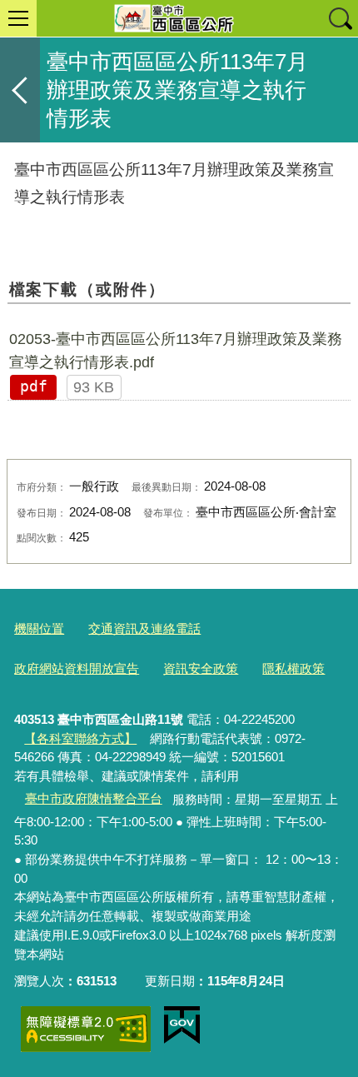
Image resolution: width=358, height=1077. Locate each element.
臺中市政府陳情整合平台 (93, 798)
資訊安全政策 (200, 668)
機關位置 (39, 628)
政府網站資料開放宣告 (76, 668)
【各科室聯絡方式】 (80, 738)
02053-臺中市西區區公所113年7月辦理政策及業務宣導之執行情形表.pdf (175, 351)
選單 (18, 18)
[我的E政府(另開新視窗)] (182, 1025)
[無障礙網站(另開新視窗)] (86, 1029)
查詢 (339, 18)
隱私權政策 (293, 668)
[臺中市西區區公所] (179, 18)
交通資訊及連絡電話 (144, 628)
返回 (20, 89)
